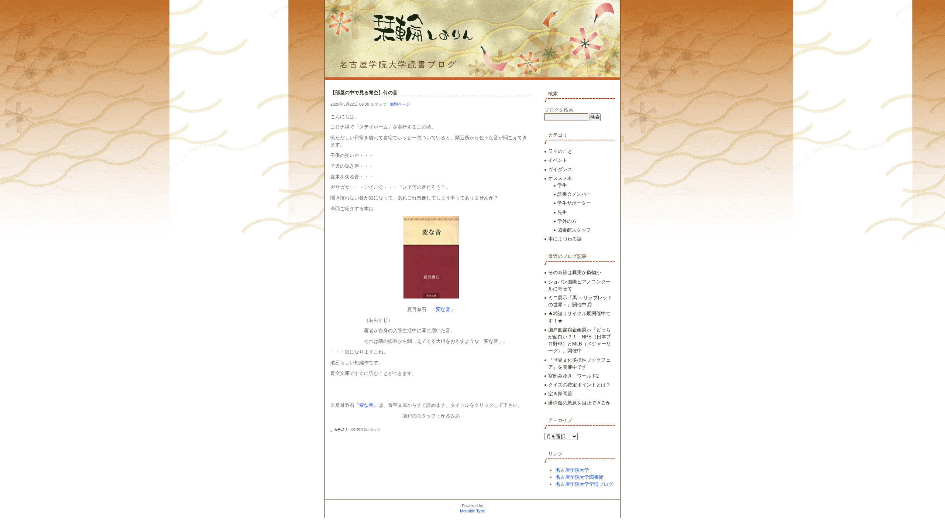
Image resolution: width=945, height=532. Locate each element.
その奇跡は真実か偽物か (574, 272)
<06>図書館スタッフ (365, 430)
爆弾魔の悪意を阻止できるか (579, 403)
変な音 (443, 309)
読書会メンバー (574, 194)
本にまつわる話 (565, 239)
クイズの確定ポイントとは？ (579, 385)
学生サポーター (574, 203)
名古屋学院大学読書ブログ (399, 64)
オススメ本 (560, 178)
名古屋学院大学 (572, 470)
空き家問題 (560, 393)
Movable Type (472, 511)
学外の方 (567, 221)
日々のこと (560, 151)
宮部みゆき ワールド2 (573, 376)
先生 (562, 212)
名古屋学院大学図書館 (580, 477)
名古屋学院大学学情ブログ (584, 484)
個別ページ (400, 104)
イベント (557, 160)
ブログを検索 (558, 110)
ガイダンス (560, 169)
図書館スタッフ (574, 230)
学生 (562, 185)
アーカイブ (560, 420)
